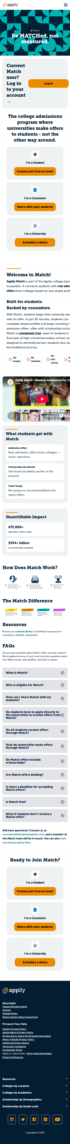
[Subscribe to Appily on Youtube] (57, 1119)
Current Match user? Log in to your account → (16, 83)
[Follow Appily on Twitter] (23, 1119)
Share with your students (35, 207)
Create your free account (35, 171)
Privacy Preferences (12, 1057)
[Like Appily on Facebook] (34, 1119)
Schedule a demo (35, 242)
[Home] (10, 5)
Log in (48, 83)
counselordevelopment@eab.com (23, 834)
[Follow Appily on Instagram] (12, 1119)
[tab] (35, 673)
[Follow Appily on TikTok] (45, 1119)
